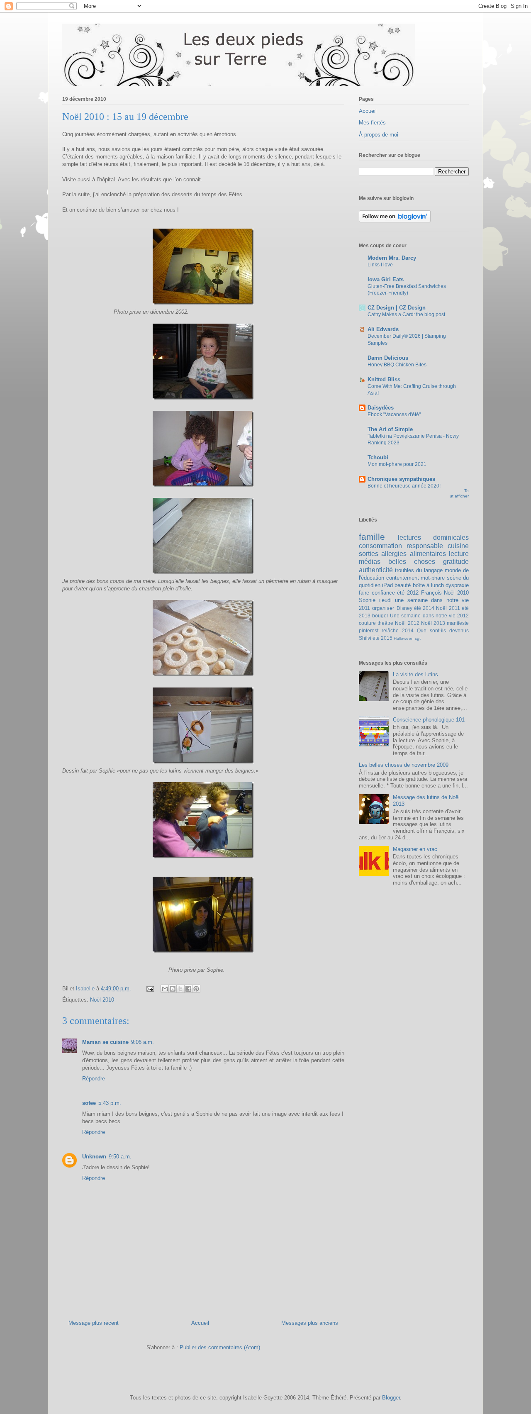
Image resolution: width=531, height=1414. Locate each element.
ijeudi (385, 600)
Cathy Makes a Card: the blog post (406, 314)
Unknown (94, 1156)
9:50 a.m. (120, 1156)
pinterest (368, 630)
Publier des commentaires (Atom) (220, 1347)
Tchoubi (378, 457)
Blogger (391, 1397)
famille (372, 536)
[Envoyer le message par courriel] (150, 988)
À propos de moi (378, 135)
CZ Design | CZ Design (397, 308)
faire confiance (377, 593)
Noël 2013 (433, 623)
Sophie (367, 600)
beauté (403, 585)
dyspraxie (457, 585)
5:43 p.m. (109, 1103)
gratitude (456, 561)
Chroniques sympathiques (401, 479)
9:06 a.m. (142, 1042)
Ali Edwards (383, 329)
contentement (402, 578)
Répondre (93, 1078)
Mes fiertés (372, 122)
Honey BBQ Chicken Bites (397, 365)
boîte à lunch (428, 585)
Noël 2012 (407, 623)
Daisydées (381, 408)
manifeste (458, 623)
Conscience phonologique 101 (429, 720)
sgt (418, 638)
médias (369, 561)
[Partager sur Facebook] (188, 989)
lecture (459, 553)
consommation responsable (401, 545)
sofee (89, 1103)
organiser (383, 608)
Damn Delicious (388, 358)
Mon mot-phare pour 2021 (397, 464)
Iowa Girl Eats (386, 279)
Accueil (200, 1323)
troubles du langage (419, 570)
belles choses (411, 561)
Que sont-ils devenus (443, 630)
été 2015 (382, 638)
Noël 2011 (448, 608)
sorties (368, 553)
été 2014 (424, 608)
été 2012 (408, 593)
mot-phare (433, 578)
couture (367, 623)
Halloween (404, 638)
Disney (404, 608)
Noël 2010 (102, 1000)
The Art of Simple (390, 429)
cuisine (458, 545)
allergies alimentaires (413, 553)
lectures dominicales (433, 537)
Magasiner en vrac (415, 849)
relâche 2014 (398, 630)
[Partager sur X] (180, 989)
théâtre (385, 623)
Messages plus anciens (309, 1323)
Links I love (380, 265)
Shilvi (365, 638)
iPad (387, 585)
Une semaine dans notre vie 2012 (429, 615)
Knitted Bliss (384, 379)
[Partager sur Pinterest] (196, 989)
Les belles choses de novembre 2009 (403, 765)
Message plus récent (93, 1323)
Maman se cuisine (105, 1042)
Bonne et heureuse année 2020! (404, 486)
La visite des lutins (415, 674)
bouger (380, 615)
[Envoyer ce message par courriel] (165, 989)
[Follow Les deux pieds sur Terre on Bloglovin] (395, 220)
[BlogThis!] (172, 989)
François (431, 593)
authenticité (376, 569)
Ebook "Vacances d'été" (394, 414)
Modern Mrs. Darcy (392, 258)
